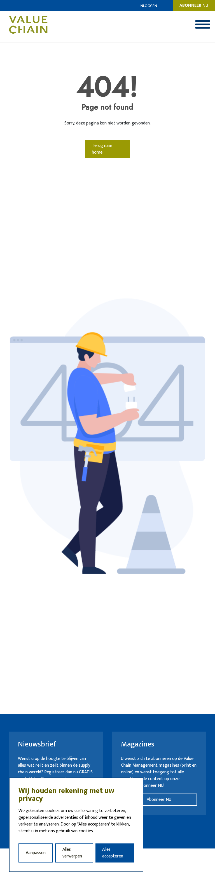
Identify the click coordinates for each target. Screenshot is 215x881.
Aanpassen (36, 853)
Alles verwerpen (72, 853)
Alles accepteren (112, 853)
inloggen (148, 6)
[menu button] (203, 24)
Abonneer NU (159, 799)
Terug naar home (102, 149)
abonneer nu (193, 5)
